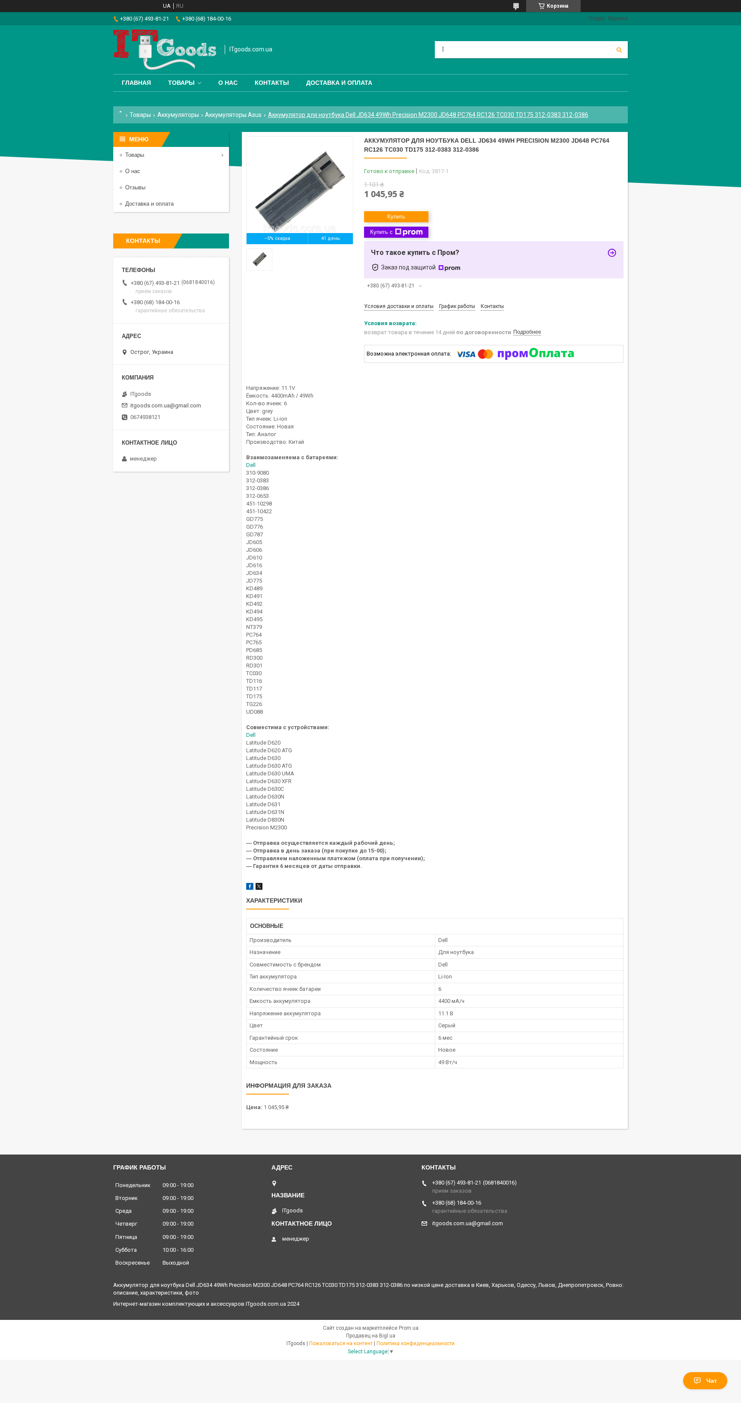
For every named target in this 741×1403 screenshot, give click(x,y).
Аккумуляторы (178, 114)
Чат (711, 1380)
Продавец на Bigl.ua (370, 1336)
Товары (181, 82)
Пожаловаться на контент (341, 1343)
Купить (396, 216)
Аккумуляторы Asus (233, 114)
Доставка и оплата (339, 82)
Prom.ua (409, 1328)
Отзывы (135, 187)
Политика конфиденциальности (416, 1343)
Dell (251, 465)
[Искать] (619, 49)
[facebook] (249, 888)
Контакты (272, 82)
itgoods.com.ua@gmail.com (165, 405)
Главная (136, 82)
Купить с (381, 232)
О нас (228, 82)
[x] (259, 888)
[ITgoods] (164, 50)
